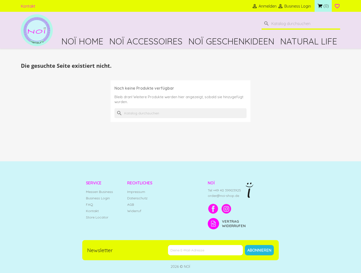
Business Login (98, 198)
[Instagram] (226, 208)
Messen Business (99, 192)
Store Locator (97, 217)
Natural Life (308, 41)
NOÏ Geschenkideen (231, 41)
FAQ (89, 204)
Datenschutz (137, 198)
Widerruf (134, 211)
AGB (130, 204)
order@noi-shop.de (223, 195)
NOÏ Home (82, 41)
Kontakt (28, 6)
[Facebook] (213, 208)
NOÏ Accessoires (145, 41)
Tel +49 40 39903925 (224, 190)
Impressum (136, 192)
